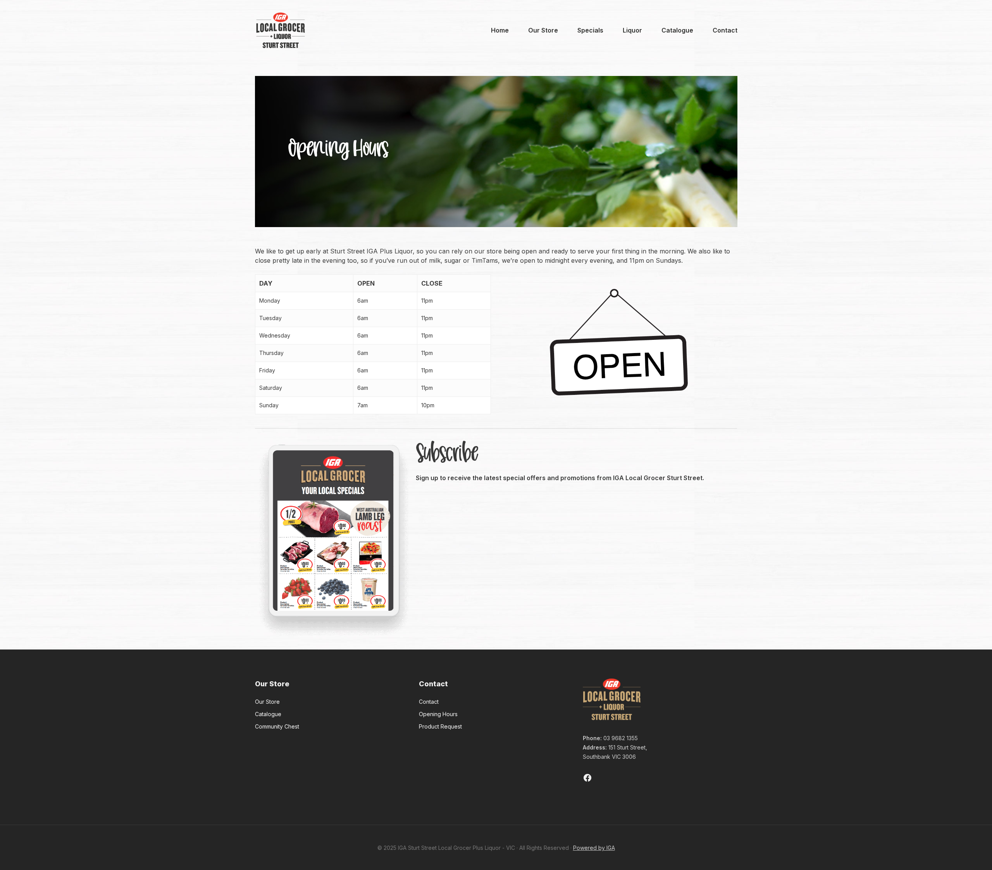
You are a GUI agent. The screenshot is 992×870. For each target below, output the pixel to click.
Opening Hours (438, 714)
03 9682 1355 (620, 738)
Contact (429, 701)
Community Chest (277, 726)
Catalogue (268, 714)
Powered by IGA (594, 847)
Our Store (267, 701)
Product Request (440, 726)
